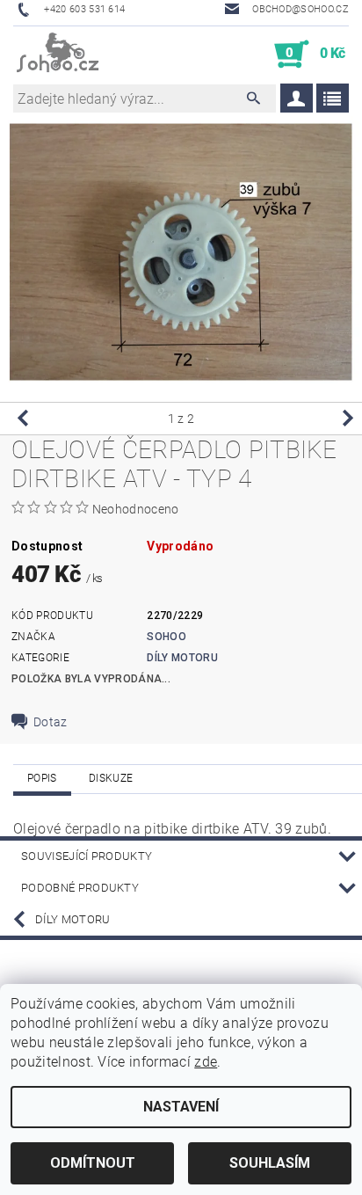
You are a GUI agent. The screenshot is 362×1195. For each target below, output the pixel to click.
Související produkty (86, 856)
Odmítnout (92, 1163)
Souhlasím (269, 1163)
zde (205, 1061)
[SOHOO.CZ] (58, 54)
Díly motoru (182, 658)
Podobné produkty (80, 887)
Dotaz (50, 722)
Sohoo (166, 636)
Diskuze (111, 778)
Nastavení (181, 1106)
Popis (42, 778)
